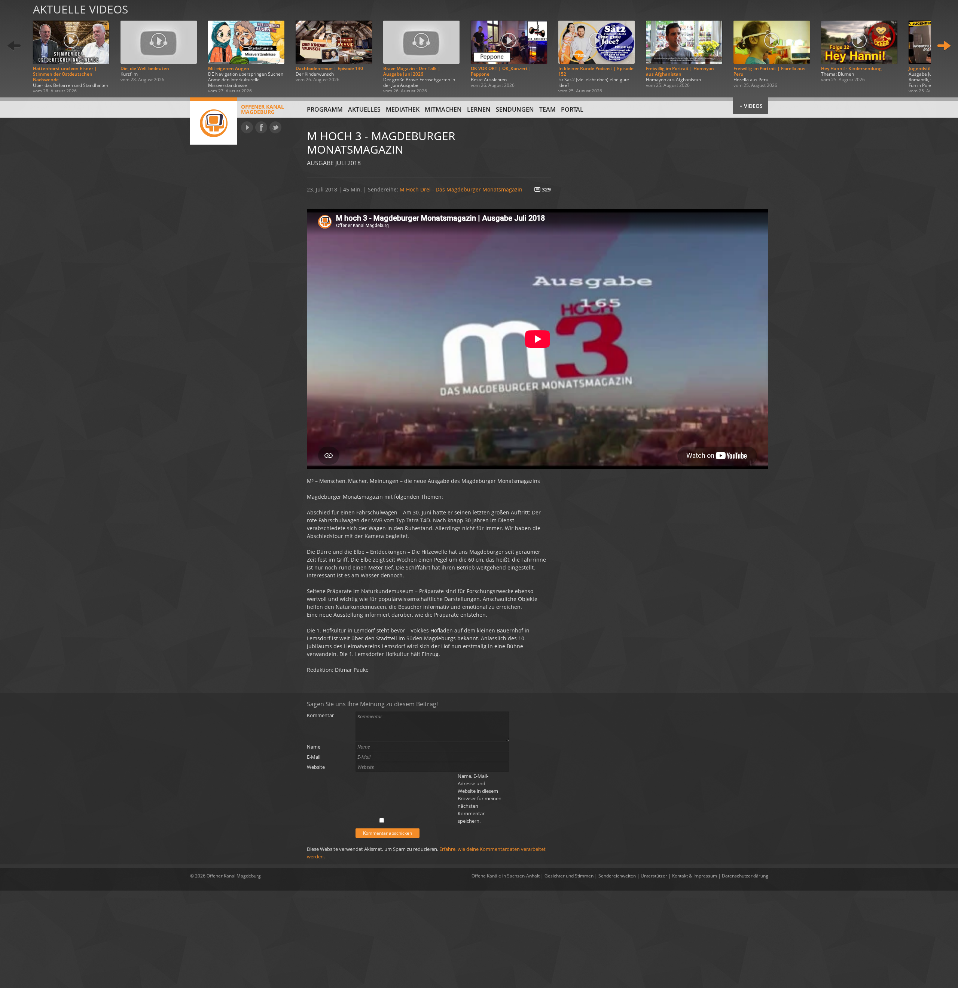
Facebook (261, 127)
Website (316, 767)
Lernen (479, 109)
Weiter (944, 46)
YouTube (247, 127)
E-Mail (313, 756)
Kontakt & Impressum (694, 876)
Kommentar (320, 715)
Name (313, 746)
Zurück (14, 46)
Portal (572, 109)
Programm (325, 109)
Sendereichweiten (617, 876)
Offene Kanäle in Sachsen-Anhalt (506, 876)
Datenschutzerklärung (745, 876)
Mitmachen (443, 109)
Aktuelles (364, 109)
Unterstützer (654, 876)
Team (547, 109)
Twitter (275, 127)
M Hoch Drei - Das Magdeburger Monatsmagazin (461, 189)
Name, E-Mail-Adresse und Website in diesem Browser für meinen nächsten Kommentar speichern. (479, 798)
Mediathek (402, 109)
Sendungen (515, 109)
